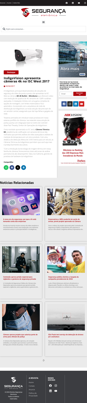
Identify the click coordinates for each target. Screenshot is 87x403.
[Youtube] (79, 3)
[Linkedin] (73, 3)
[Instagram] (85, 3)
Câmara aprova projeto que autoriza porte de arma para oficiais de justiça (20, 336)
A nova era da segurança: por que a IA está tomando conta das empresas (19, 220)
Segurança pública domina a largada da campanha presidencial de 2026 (63, 278)
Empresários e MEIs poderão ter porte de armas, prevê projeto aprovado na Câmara (64, 220)
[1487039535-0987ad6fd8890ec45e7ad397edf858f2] (73, 164)
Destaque (11, 72)
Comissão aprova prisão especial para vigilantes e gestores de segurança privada (19, 278)
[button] (43, 22)
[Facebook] (67, 3)
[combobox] (43, 29)
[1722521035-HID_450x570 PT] (73, 77)
